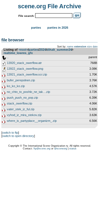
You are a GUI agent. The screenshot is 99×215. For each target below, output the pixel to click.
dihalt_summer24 (59, 49)
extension (80, 46)
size (89, 46)
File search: (26, 15)
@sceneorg (60, 148)
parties (33, 49)
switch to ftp (10, 132)
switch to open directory (18, 136)
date (95, 46)
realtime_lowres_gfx (18, 53)
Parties (36, 27)
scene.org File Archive (49, 6)
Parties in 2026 (57, 27)
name (70, 46)
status (72, 148)
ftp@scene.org (42, 148)
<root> (23, 49)
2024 (42, 49)
